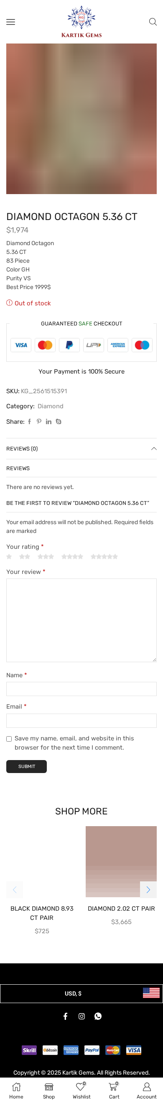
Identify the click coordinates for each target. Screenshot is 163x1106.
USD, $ (73, 993)
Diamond (51, 406)
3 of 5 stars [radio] (46, 557)
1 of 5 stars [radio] (9, 557)
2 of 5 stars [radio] (24, 557)
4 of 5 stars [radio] (72, 557)
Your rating (25, 546)
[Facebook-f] (65, 1016)
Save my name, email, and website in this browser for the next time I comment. (74, 743)
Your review (26, 572)
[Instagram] (81, 1016)
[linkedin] (48, 422)
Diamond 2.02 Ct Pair (121, 908)
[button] (148, 889)
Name (16, 675)
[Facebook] (29, 422)
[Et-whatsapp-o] (98, 1016)
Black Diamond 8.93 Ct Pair (42, 913)
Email (16, 706)
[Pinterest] (39, 422)
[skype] (57, 422)
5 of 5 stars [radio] (104, 557)
